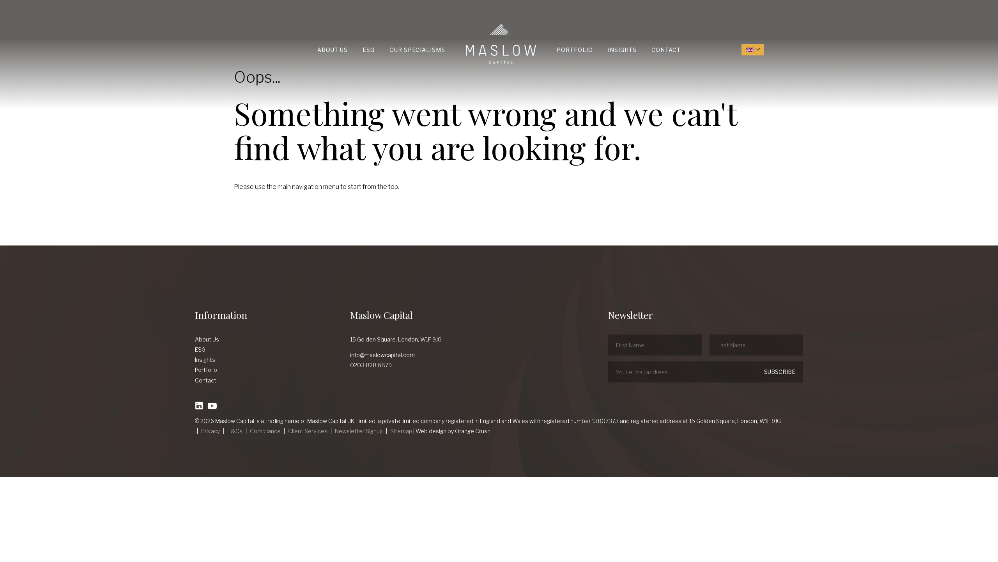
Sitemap (401, 431)
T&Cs (234, 431)
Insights (622, 49)
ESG (369, 49)
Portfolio (575, 49)
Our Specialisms (417, 49)
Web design (431, 431)
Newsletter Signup (359, 431)
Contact (666, 49)
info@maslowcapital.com (382, 355)
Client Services (307, 431)
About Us (332, 49)
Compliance (265, 431)
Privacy (210, 431)
